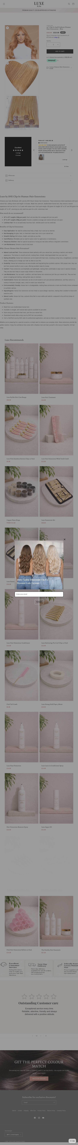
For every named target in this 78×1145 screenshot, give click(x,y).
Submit (39, 602)
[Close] (64, 539)
